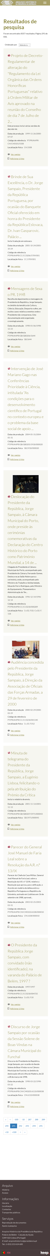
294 (34, 1126)
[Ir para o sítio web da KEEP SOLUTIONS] (45, 1253)
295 (40, 1126)
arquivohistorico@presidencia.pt (23, 1241)
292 (20, 1126)
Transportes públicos (11, 1212)
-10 (23, 1119)
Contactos (6, 1209)
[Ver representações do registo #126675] (25, 483)
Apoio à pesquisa (9, 1226)
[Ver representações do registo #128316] (25, 649)
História (5, 1190)
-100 (16, 1119)
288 (36, 1119)
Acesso (5, 1193)
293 (27, 1126)
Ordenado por (11, 44)
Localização (7, 1206)
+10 (6, 1132)
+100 (14, 1132)
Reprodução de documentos (14, 1222)
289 (43, 1119)
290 (6, 1126)
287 (29, 1119)
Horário (5, 1203)
